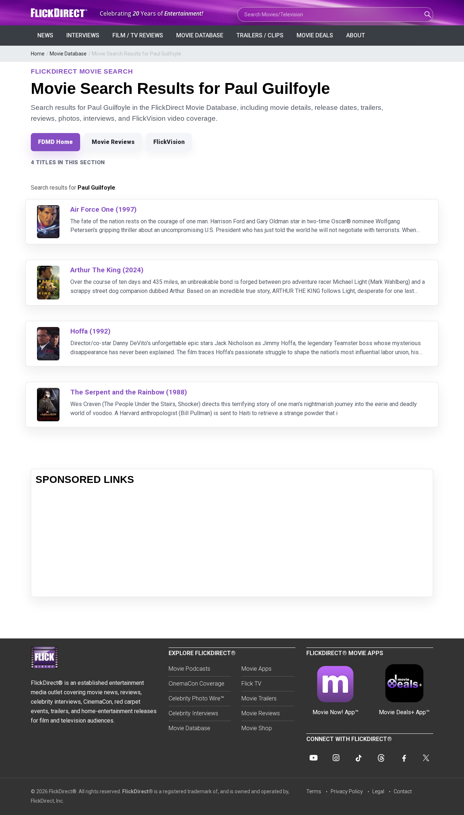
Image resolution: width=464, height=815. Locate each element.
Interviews (82, 35)
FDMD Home (55, 141)
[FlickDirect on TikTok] (358, 757)
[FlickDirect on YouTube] (313, 757)
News (45, 35)
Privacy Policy (347, 791)
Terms (313, 791)
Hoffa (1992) (90, 331)
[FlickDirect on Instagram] (336, 757)
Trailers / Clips (259, 35)
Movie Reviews (113, 141)
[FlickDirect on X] (426, 757)
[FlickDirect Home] (60, 12)
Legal (378, 791)
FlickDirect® (137, 791)
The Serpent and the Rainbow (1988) (128, 392)
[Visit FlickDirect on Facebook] (403, 757)
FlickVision (169, 141)
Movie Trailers (259, 698)
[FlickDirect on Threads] (381, 757)
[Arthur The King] (48, 270)
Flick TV (251, 683)
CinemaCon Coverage (196, 683)
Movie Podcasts (189, 668)
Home (38, 54)
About (355, 35)
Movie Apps (256, 668)
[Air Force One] (48, 209)
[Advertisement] (232, 541)
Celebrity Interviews (193, 713)
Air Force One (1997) (103, 209)
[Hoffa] (48, 331)
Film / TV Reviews (137, 35)
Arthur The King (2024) (107, 270)
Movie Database (199, 35)
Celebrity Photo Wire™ (196, 698)
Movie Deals (315, 35)
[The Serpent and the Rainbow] (48, 392)
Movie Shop (256, 728)
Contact (403, 791)
